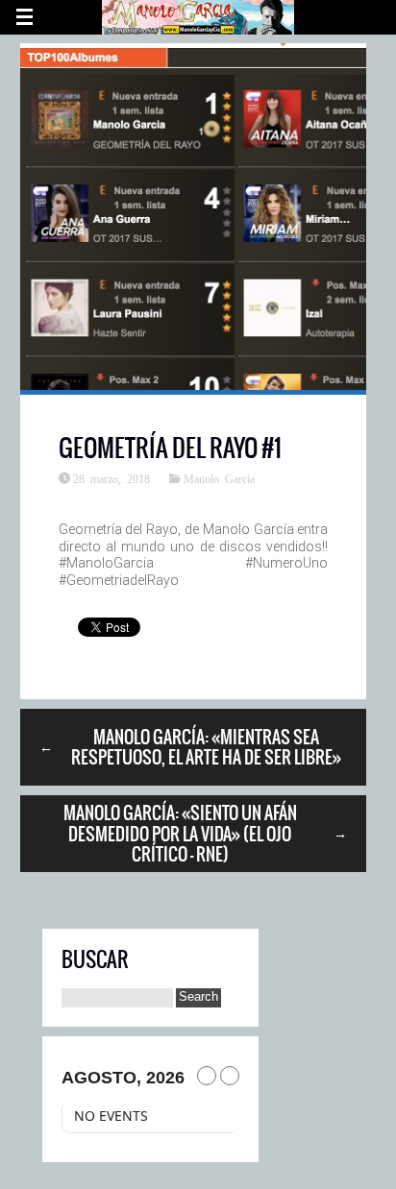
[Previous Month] (206, 1075)
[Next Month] (229, 1075)
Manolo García (219, 478)
